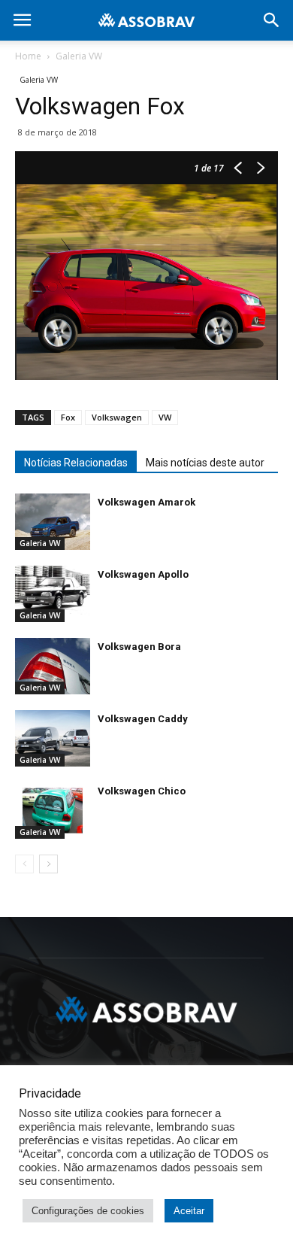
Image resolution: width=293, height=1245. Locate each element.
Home (28, 56)
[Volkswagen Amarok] (52, 521)
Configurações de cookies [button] (88, 1210)
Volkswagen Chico (142, 791)
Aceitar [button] (189, 1210)
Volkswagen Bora (139, 646)
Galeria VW (79, 56)
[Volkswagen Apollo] (52, 594)
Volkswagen (117, 417)
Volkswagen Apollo (143, 574)
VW (165, 417)
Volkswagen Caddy (143, 718)
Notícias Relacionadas (76, 463)
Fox (68, 417)
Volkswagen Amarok (146, 502)
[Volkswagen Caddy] (52, 738)
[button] (272, 20)
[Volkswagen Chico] (52, 810)
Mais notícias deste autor (205, 463)
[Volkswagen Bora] (52, 666)
